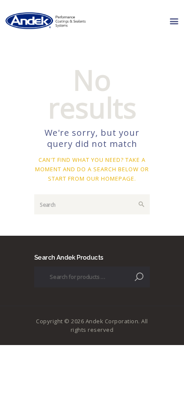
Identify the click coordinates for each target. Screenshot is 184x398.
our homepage (110, 178)
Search (140, 276)
